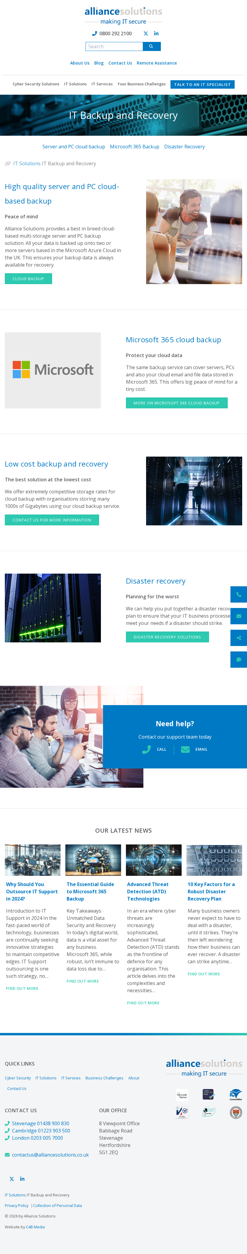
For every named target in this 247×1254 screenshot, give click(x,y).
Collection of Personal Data (57, 1205)
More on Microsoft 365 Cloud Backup (177, 403)
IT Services (102, 84)
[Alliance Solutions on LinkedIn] (156, 33)
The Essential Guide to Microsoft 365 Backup (90, 891)
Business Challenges (105, 1078)
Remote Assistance (157, 63)
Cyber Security (18, 1078)
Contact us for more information (52, 520)
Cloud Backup (28, 278)
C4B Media (35, 1227)
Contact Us (120, 63)
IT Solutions (75, 84)
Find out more (22, 988)
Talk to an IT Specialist (202, 84)
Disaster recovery (156, 581)
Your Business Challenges (141, 84)
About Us (79, 63)
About (133, 1078)
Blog (99, 63)
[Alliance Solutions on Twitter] (146, 33)
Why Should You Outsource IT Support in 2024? (32, 891)
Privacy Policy (16, 1205)
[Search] (152, 46)
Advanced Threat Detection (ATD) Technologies (148, 891)
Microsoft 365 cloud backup (173, 339)
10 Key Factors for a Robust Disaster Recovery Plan (211, 891)
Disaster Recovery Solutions (167, 637)
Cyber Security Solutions (36, 84)
